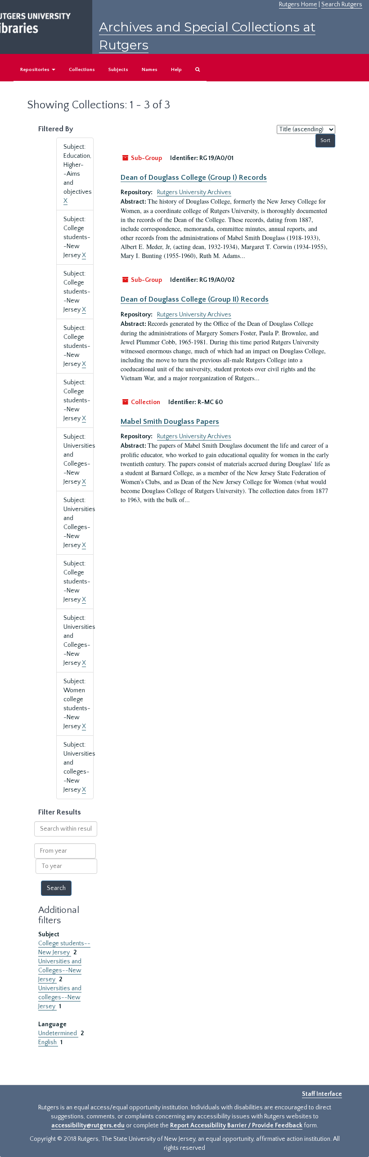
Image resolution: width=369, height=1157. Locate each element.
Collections (82, 69)
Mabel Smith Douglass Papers (170, 422)
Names (150, 69)
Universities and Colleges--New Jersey (59, 970)
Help (176, 69)
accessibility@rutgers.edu (88, 1125)
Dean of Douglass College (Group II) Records (195, 299)
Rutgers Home (298, 4)
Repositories (35, 69)
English (48, 1042)
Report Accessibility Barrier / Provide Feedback (236, 1125)
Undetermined (58, 1033)
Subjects (118, 69)
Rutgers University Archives (194, 192)
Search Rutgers (341, 4)
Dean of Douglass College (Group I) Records (194, 178)
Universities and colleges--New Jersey (59, 997)
